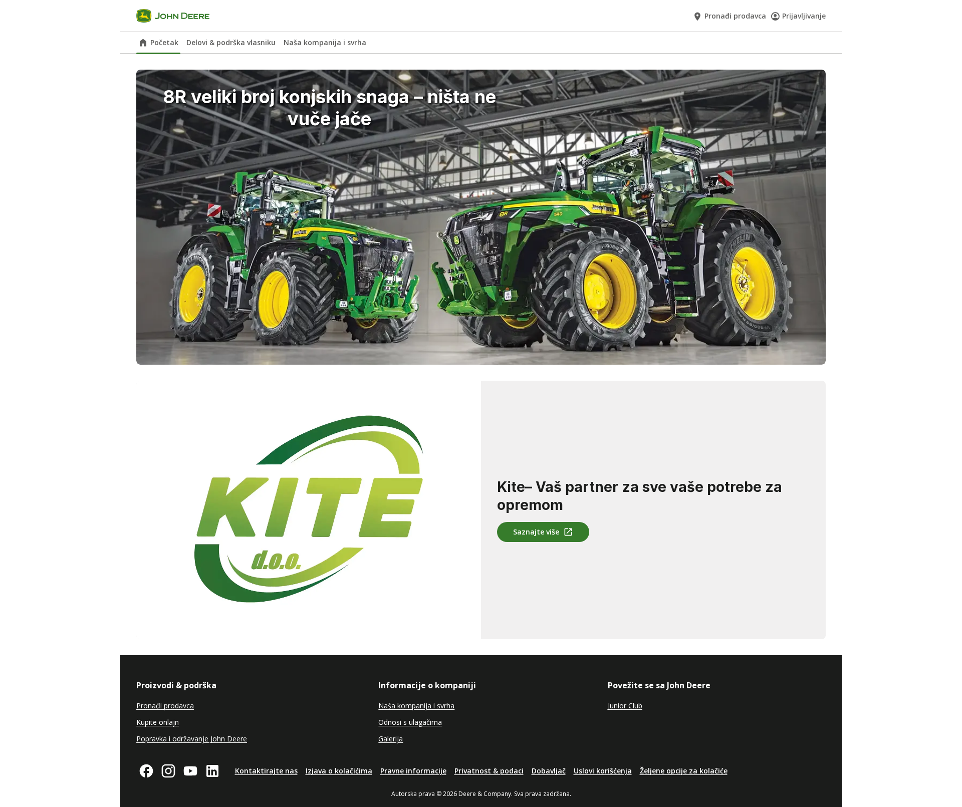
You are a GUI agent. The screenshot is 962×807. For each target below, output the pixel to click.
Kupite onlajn (157, 722)
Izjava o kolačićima (339, 770)
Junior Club (625, 705)
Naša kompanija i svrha (325, 42)
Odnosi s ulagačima (410, 722)
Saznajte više (536, 531)
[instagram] (168, 771)
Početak (164, 42)
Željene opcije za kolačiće (684, 770)
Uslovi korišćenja (603, 770)
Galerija (390, 738)
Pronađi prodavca (735, 16)
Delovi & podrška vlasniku (231, 42)
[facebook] (146, 771)
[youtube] (190, 771)
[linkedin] (212, 771)
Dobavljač (549, 770)
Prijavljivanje (804, 16)
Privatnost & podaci (489, 770)
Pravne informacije (413, 770)
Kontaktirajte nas (266, 770)
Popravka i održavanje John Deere (191, 738)
